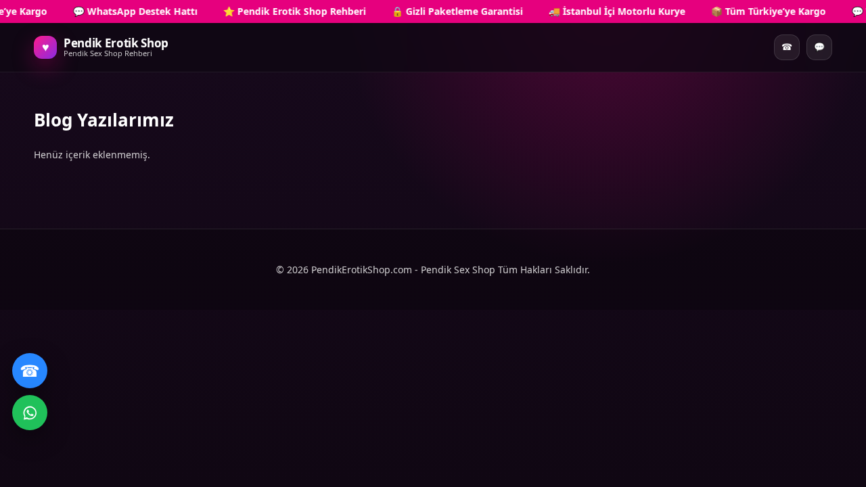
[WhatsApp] (29, 412)
